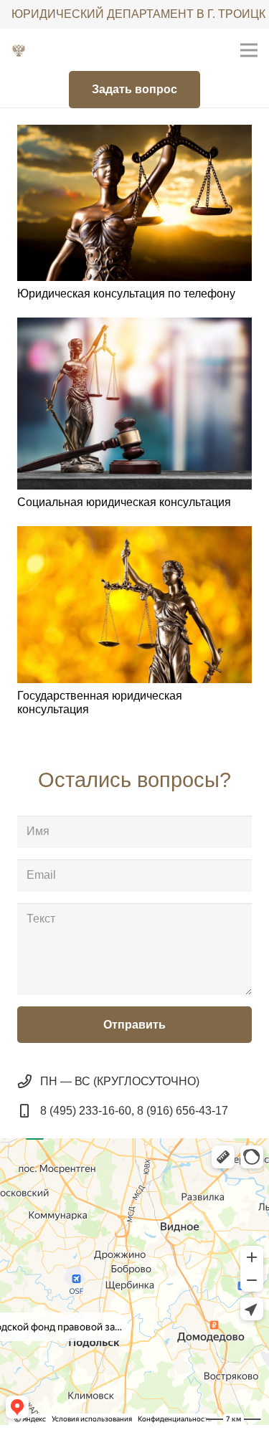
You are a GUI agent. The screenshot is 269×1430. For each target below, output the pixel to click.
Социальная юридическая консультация (124, 502)
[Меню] (249, 50)
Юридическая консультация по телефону (126, 293)
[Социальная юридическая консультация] (134, 404)
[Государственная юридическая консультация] (134, 604)
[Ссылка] (18, 50)
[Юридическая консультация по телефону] (134, 203)
